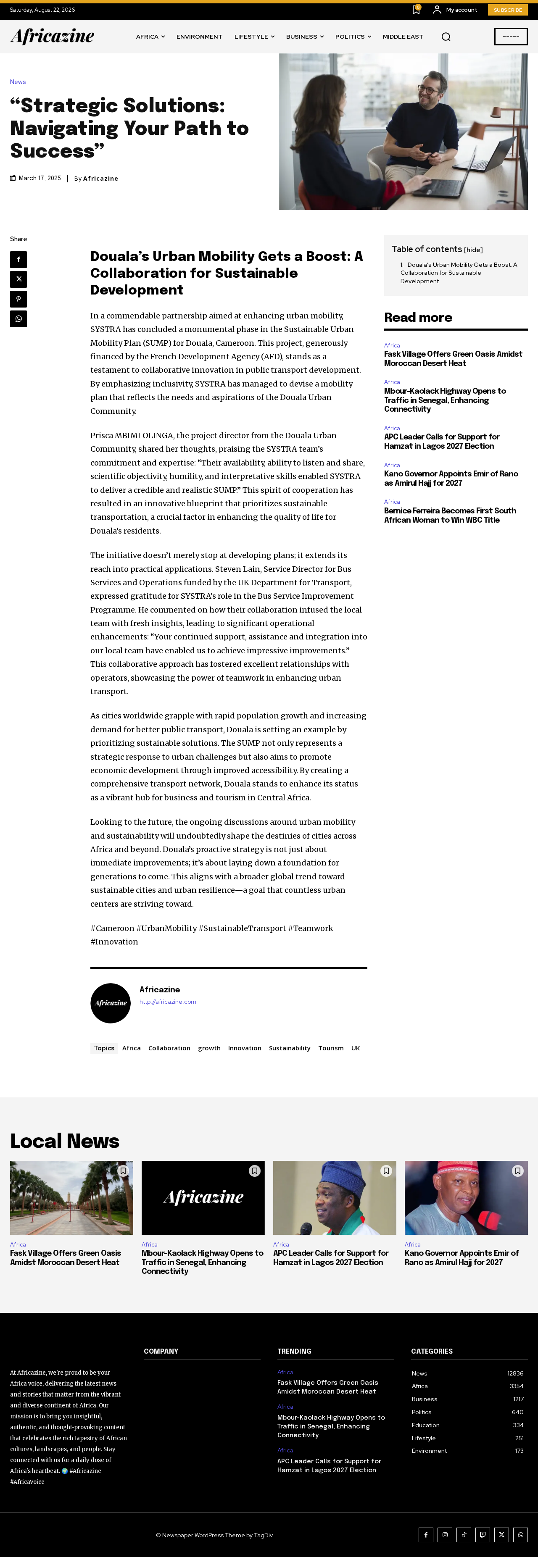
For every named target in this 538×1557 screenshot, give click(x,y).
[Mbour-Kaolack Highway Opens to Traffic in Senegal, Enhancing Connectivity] (203, 1198)
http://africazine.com (168, 1001)
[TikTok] (463, 1535)
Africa (131, 1048)
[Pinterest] (18, 299)
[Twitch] (482, 1535)
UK (355, 1048)
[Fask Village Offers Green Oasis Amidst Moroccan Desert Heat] (71, 1198)
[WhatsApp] (18, 318)
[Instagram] (445, 1535)
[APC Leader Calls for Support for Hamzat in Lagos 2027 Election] (334, 1198)
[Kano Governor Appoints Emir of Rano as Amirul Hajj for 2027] (466, 1198)
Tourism (331, 1048)
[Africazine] (110, 1003)
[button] (446, 37)
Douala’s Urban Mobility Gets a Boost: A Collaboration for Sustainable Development (459, 273)
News (18, 82)
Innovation (244, 1048)
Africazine (101, 178)
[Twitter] (18, 279)
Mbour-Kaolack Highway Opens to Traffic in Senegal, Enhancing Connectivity (445, 400)
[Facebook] (18, 259)
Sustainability (290, 1048)
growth (209, 1048)
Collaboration (169, 1048)
